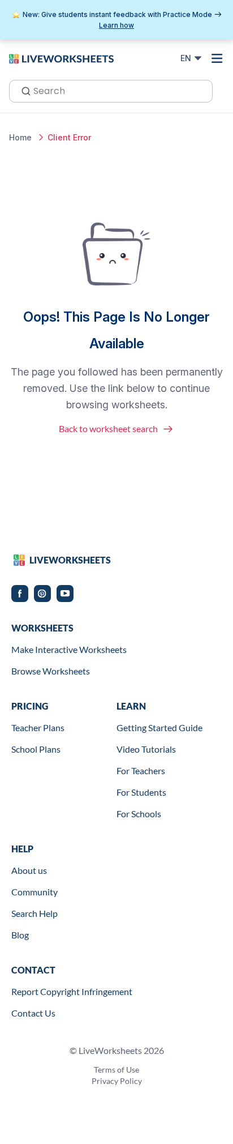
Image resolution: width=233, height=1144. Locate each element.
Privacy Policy (117, 1081)
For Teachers (140, 770)
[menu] (217, 58)
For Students (141, 792)
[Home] (61, 57)
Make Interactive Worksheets (69, 649)
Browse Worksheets (50, 670)
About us (29, 870)
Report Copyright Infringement (71, 991)
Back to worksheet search (108, 428)
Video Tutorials (146, 749)
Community (34, 891)
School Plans (36, 749)
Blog (20, 934)
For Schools (138, 813)
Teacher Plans (37, 727)
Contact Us (33, 1013)
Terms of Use (116, 1069)
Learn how (116, 25)
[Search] (22, 90)
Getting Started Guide (159, 727)
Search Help (34, 913)
